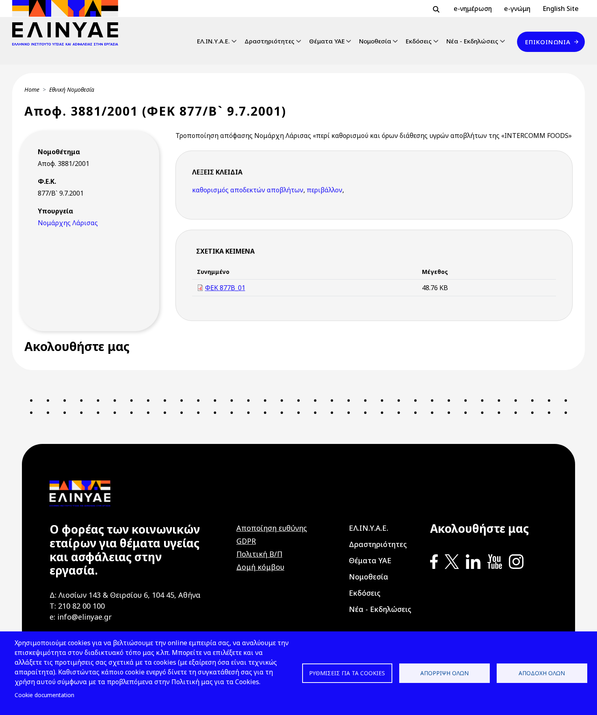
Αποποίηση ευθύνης (271, 528)
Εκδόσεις (419, 41)
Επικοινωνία (548, 42)
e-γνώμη (517, 8)
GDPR (246, 541)
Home (31, 89)
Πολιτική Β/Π (259, 554)
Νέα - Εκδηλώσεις (472, 41)
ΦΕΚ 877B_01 (225, 287)
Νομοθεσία (375, 41)
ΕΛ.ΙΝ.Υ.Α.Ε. (213, 41)
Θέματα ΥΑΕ (327, 41)
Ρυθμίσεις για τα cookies (347, 673)
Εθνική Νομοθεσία (71, 89)
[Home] (68, 22)
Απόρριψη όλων (444, 673)
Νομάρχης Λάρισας (68, 222)
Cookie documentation (44, 695)
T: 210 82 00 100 (77, 606)
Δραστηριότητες (269, 41)
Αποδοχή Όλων (542, 673)
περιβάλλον (324, 189)
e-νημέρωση (473, 8)
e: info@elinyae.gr (81, 617)
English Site (561, 8)
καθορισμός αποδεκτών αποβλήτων (247, 189)
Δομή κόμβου (260, 567)
